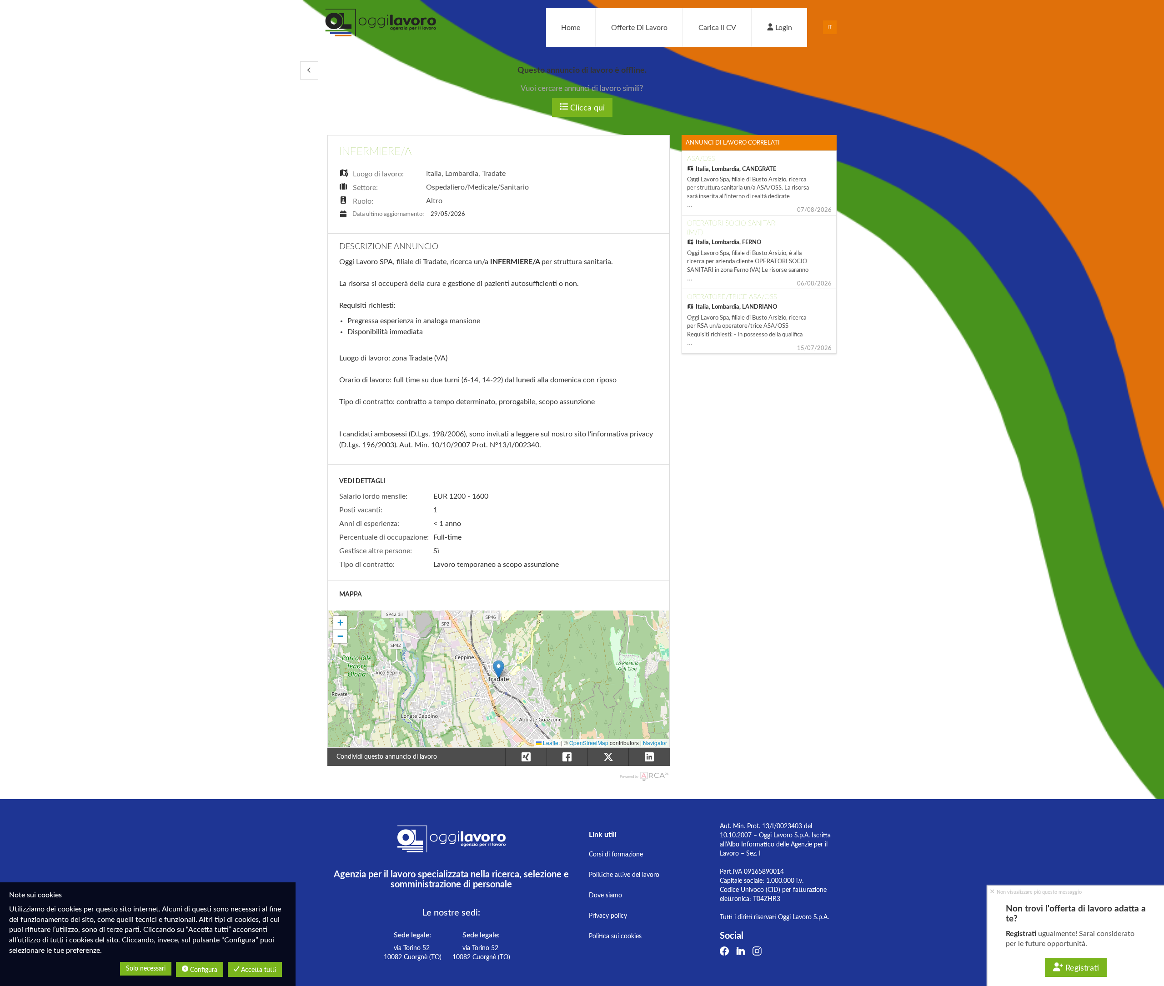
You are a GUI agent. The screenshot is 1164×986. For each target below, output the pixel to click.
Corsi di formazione (616, 854)
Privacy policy (608, 916)
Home (570, 27)
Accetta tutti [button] (257, 970)
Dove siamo (605, 895)
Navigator (655, 742)
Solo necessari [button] (146, 969)
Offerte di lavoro (639, 27)
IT (830, 27)
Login (782, 27)
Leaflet (551, 742)
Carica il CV (717, 27)
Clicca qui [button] (586, 108)
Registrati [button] (1081, 968)
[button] (309, 70)
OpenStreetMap (588, 742)
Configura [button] (202, 970)
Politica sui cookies (615, 936)
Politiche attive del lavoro (624, 875)
